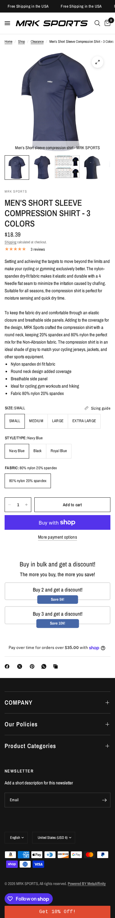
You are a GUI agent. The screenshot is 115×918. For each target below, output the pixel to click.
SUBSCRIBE (57, 519)
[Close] (109, 381)
